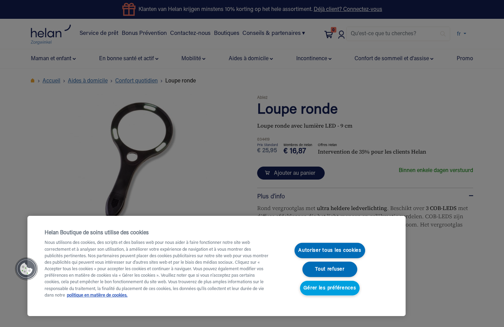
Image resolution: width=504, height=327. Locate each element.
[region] (216, 266)
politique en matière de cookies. (97, 295)
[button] (26, 269)
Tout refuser (330, 269)
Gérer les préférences (329, 287)
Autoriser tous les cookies (329, 250)
